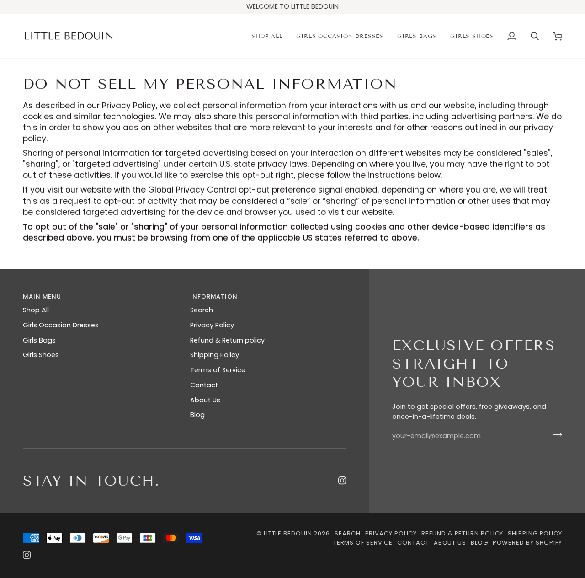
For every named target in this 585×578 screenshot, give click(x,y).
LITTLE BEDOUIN (288, 533)
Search (201, 310)
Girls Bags (39, 340)
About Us (205, 400)
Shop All (36, 310)
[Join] (554, 435)
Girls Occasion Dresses (61, 325)
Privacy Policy (212, 325)
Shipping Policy (214, 354)
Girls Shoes (41, 354)
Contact (204, 385)
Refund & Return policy (227, 340)
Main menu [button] (42, 296)
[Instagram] (342, 480)
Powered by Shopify (527, 542)
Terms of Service (217, 370)
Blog (197, 414)
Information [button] (214, 296)
